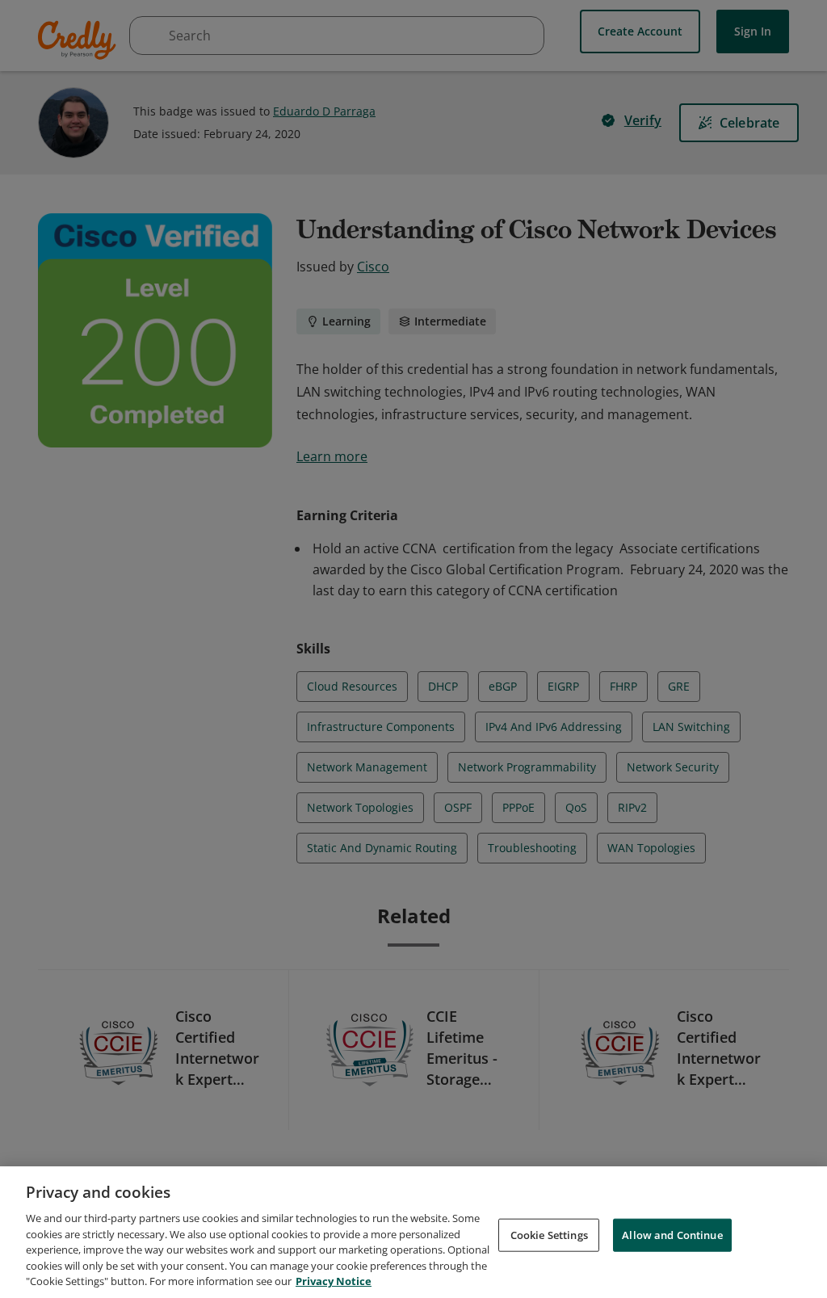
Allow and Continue (672, 1234)
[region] (413, 1232)
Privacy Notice (334, 1281)
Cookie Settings (549, 1234)
